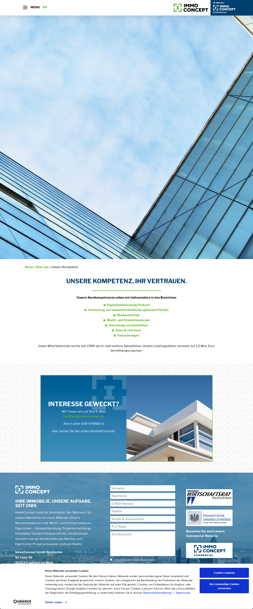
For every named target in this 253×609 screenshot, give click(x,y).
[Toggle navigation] (25, 7)
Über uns (42, 267)
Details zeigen (53, 602)
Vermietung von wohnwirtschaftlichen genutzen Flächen (128, 310)
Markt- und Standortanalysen (128, 320)
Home (29, 267)
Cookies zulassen (224, 572)
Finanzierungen (128, 335)
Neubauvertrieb (128, 315)
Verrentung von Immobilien (128, 325)
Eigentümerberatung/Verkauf (128, 305)
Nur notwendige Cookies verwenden (224, 586)
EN (45, 7)
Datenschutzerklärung (157, 592)
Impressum (183, 592)
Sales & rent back (128, 330)
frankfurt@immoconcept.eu (83, 416)
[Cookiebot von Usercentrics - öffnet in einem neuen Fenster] (22, 602)
